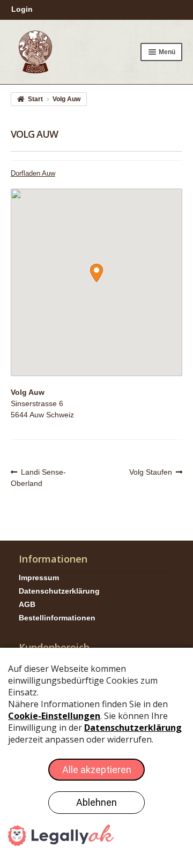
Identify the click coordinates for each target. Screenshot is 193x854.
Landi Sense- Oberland (38, 477)
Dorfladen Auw (33, 173)
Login (22, 9)
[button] (96, 273)
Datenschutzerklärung (59, 591)
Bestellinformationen (57, 617)
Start (35, 99)
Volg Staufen (150, 472)
